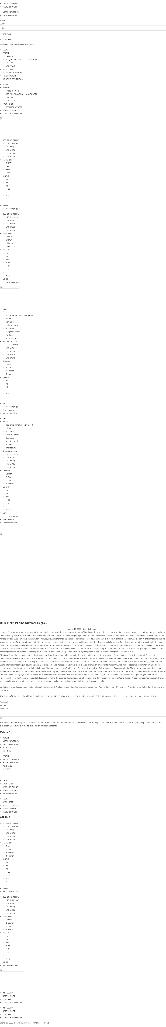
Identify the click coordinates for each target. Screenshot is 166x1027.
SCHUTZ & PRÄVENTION (13, 79)
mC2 (8, 192)
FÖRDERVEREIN (9, 76)
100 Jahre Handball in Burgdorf (19, 315)
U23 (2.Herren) (12, 143)
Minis (5, 403)
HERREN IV (10, 172)
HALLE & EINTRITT (13, 56)
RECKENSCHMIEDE (11, 140)
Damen (9, 364)
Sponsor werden (10, 413)
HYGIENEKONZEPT (10, 7)
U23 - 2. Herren (89, 629)
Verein (5, 312)
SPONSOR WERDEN (14, 72)
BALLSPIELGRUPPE (10, 891)
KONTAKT (7, 34)
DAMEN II (10, 166)
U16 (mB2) (10, 153)
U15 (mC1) (10, 156)
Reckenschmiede (10, 341)
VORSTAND (10, 66)
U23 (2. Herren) (12, 826)
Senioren (6, 361)
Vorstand (10, 322)
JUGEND (6, 176)
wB (7, 182)
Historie (9, 318)
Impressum (11, 338)
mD (7, 195)
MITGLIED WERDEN (11, 3)
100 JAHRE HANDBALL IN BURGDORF (21, 59)
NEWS (5, 50)
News (5, 309)
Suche (2, 20)
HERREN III (10, 169)
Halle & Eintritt (12, 325)
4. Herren (10, 374)
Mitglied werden (13, 331)
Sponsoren (10, 328)
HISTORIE (10, 62)
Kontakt (9, 335)
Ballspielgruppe (13, 208)
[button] (83, 702)
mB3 (8, 189)
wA (7, 179)
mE (7, 199)
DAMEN (9, 163)
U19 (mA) (10, 146)
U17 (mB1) (10, 150)
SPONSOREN (8, 69)
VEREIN (6, 53)
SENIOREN (7, 160)
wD (7, 186)
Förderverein (8, 410)
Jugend (6, 377)
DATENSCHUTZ (9, 996)
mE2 (8, 202)
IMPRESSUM (8, 993)
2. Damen (10, 367)
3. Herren (10, 371)
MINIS (5, 205)
